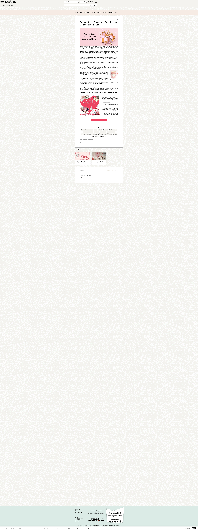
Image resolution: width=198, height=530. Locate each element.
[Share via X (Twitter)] (82, 142)
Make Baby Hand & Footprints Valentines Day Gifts (82, 162)
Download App (77, 520)
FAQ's (76, 511)
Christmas (104, 12)
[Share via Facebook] (80, 142)
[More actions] (117, 19)
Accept (193, 528)
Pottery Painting (83, 129)
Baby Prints (86, 12)
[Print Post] (90, 142)
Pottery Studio (105, 129)
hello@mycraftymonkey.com (114, 526)
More (116, 12)
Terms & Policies (78, 521)
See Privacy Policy (90, 528)
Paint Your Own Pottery (113, 129)
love (101, 136)
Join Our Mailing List (78, 513)
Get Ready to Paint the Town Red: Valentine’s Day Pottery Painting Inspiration (99, 162)
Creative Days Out (96, 136)
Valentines (110, 134)
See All (122, 149)
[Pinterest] (118, 521)
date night (97, 134)
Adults (81, 12)
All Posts (76, 12)
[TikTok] (120, 521)
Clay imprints (110, 12)
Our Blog (76, 517)
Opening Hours (77, 509)
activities (95, 129)
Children (98, 12)
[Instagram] (110, 521)
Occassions (85, 139)
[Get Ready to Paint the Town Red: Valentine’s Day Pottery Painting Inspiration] (99, 156)
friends (104, 136)
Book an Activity (77, 508)
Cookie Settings (187, 528)
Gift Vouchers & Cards (78, 518)
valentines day (92, 134)
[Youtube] (115, 521)
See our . (99, 513)
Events (81, 139)
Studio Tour (77, 516)
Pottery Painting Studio (85, 134)
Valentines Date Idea (104, 134)
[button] (88, 1)
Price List (76, 510)
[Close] (196, 528)
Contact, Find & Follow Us (79, 512)
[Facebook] (112, 521)
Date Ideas (115, 134)
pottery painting (90, 129)
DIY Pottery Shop (78, 519)
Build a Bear (93, 12)
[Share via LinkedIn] (85, 142)
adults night (100, 129)
